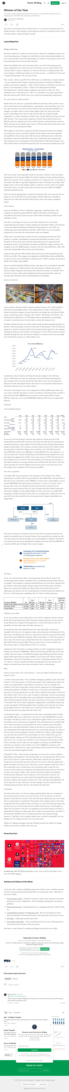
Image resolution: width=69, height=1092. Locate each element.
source (18, 874)
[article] (34, 1021)
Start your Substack (30, 1084)
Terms (42, 1080)
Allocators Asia (33, 913)
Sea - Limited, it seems (12, 1017)
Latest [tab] (10, 1012)
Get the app (42, 1084)
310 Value (10, 918)
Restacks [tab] (15, 979)
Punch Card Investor (14, 907)
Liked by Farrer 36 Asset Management (18, 996)
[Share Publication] (48, 3)
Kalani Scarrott (12, 994)
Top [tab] (6, 1012)
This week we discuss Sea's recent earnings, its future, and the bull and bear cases (26, 1020)
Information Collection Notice (34, 1055)
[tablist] (11, 978)
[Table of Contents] (2, 546)
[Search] (44, 3)
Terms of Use (42, 1054)
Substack (26, 1088)
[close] (50, 1025)
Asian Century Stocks (14, 899)
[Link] (1, 41)
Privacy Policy (47, 1055)
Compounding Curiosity (15, 913)
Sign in (64, 3)
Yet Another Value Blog (15, 922)
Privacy (38, 1080)
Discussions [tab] (17, 1012)
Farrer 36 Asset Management (16, 19)
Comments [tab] (8, 979)
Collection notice (50, 1080)
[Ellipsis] (64, 994)
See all (7, 1055)
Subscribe (55, 3)
